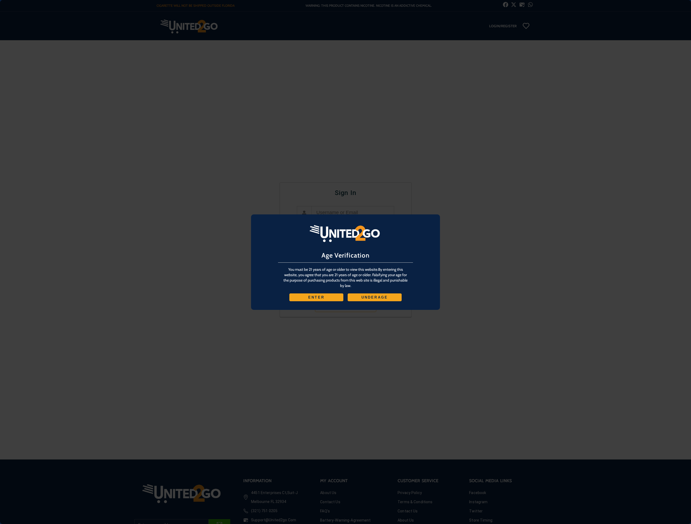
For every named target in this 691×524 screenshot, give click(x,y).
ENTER (316, 297)
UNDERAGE (374, 297)
